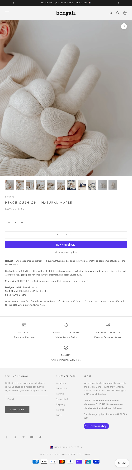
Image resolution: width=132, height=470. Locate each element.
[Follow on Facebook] (6, 437)
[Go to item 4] (40, 185)
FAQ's (59, 415)
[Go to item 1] (9, 185)
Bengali (10, 197)
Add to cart (66, 234)
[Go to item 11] (112, 185)
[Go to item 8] (81, 185)
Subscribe (17, 409)
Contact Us (61, 388)
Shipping (60, 404)
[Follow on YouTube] (31, 437)
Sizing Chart (62, 399)
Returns (60, 409)
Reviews (60, 393)
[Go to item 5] (50, 185)
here (42, 304)
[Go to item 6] (61, 185)
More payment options (66, 252)
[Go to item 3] (30, 185)
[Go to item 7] (71, 185)
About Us (61, 383)
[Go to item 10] (102, 185)
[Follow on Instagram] (15, 437)
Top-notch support (107, 332)
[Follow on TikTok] (40, 437)
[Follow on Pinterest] (23, 437)
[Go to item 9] (92, 185)
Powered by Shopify (80, 454)
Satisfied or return (66, 332)
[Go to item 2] (19, 185)
